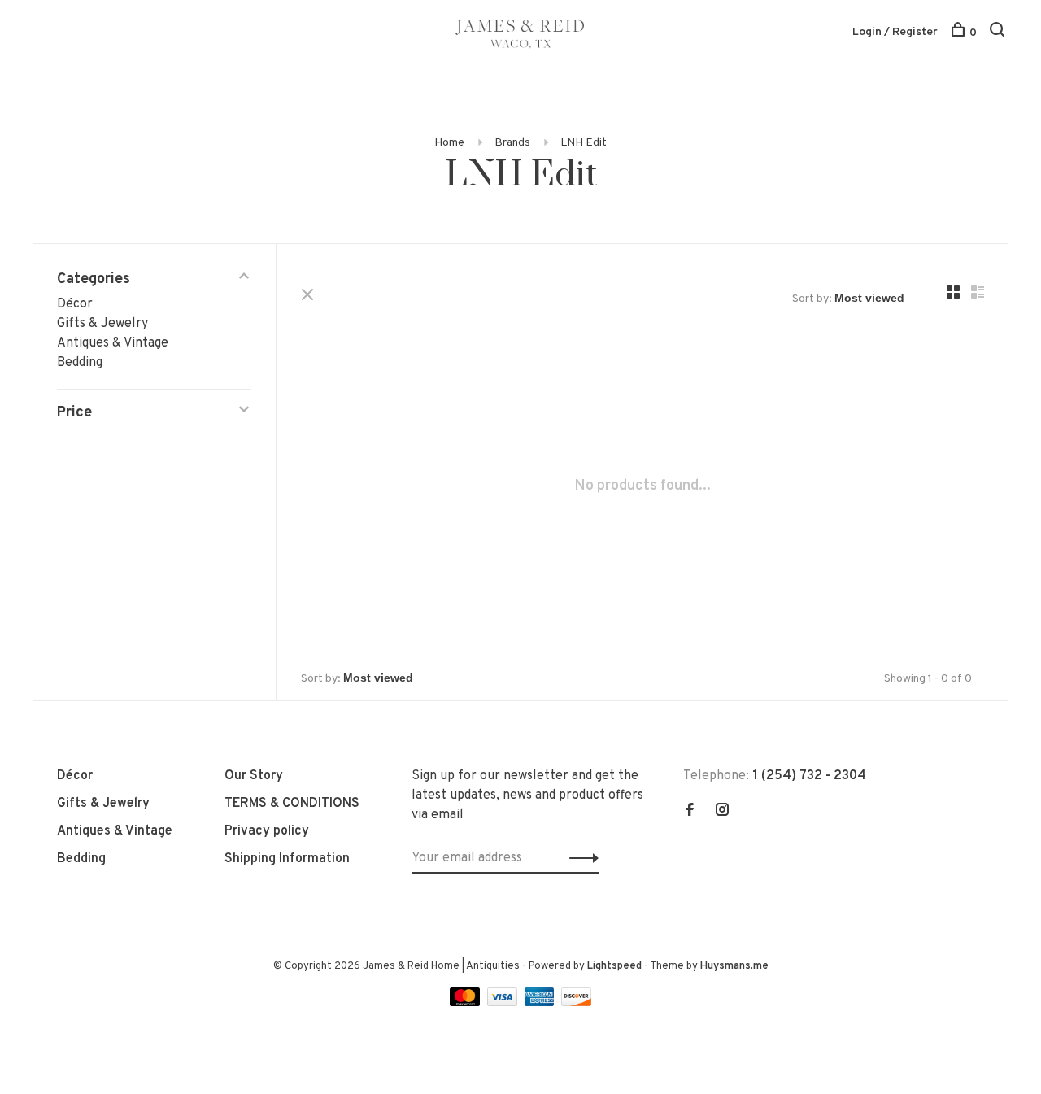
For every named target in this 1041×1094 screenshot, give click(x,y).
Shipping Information (287, 859)
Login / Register (895, 32)
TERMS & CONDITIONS (291, 803)
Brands (512, 143)
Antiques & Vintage (112, 343)
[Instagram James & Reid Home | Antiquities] (722, 812)
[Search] (999, 33)
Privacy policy (266, 831)
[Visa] (503, 1003)
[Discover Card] (576, 1003)
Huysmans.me (734, 966)
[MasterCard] (466, 1003)
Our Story (253, 776)
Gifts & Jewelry (102, 324)
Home (449, 143)
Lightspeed (614, 966)
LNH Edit (583, 143)
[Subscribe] (579, 858)
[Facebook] (689, 812)
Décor (75, 304)
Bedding (79, 363)
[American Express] (541, 1003)
